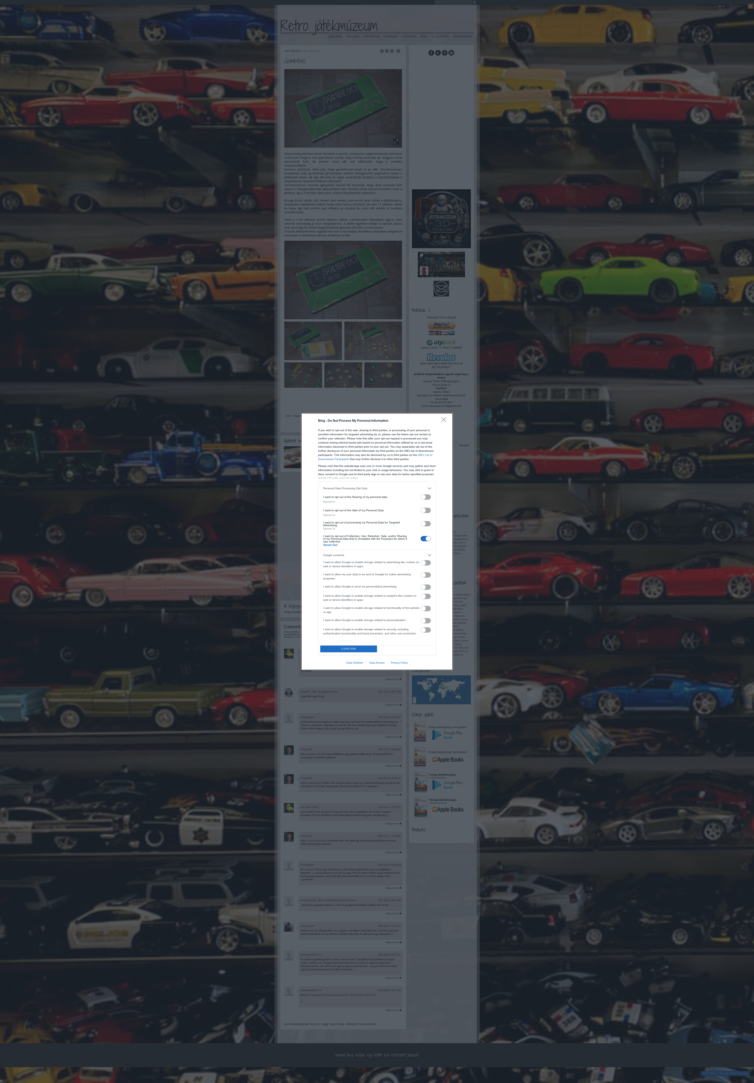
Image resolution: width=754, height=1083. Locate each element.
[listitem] (377, 488)
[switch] (426, 497)
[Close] (445, 421)
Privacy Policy (399, 662)
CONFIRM (348, 648)
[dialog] (377, 541)
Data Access (377, 662)
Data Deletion (354, 662)
